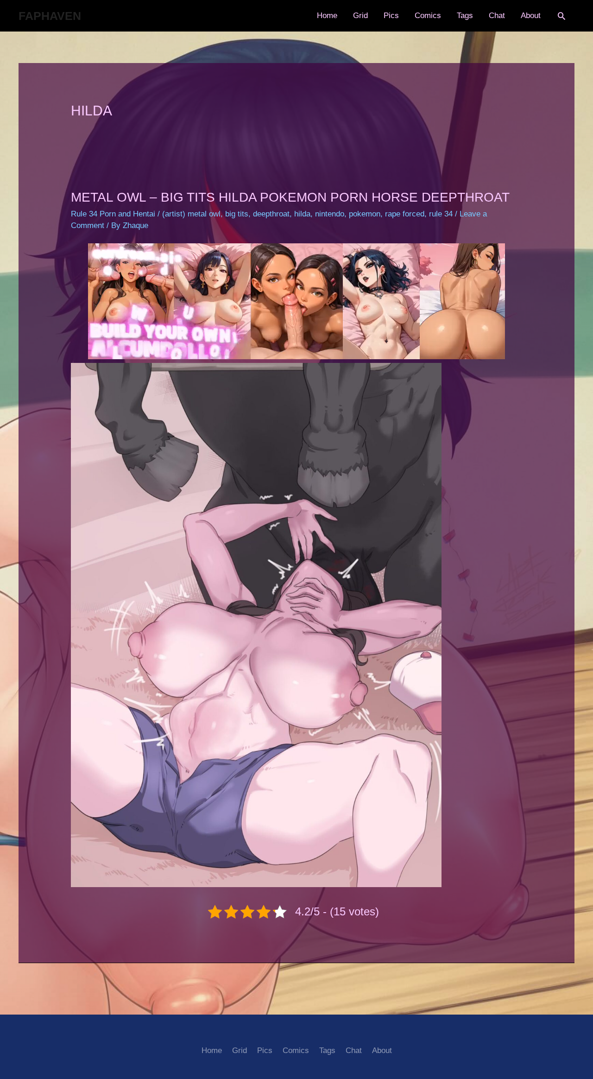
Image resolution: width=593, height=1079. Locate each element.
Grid (360, 15)
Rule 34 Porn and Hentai (113, 213)
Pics (391, 15)
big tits (236, 213)
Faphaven (50, 15)
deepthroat (271, 213)
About (531, 15)
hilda (302, 213)
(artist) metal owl (191, 213)
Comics (428, 15)
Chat (497, 15)
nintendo (329, 213)
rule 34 (441, 213)
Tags (465, 15)
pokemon (364, 213)
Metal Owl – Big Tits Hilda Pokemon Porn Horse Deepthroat (290, 197)
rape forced (404, 213)
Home (327, 15)
